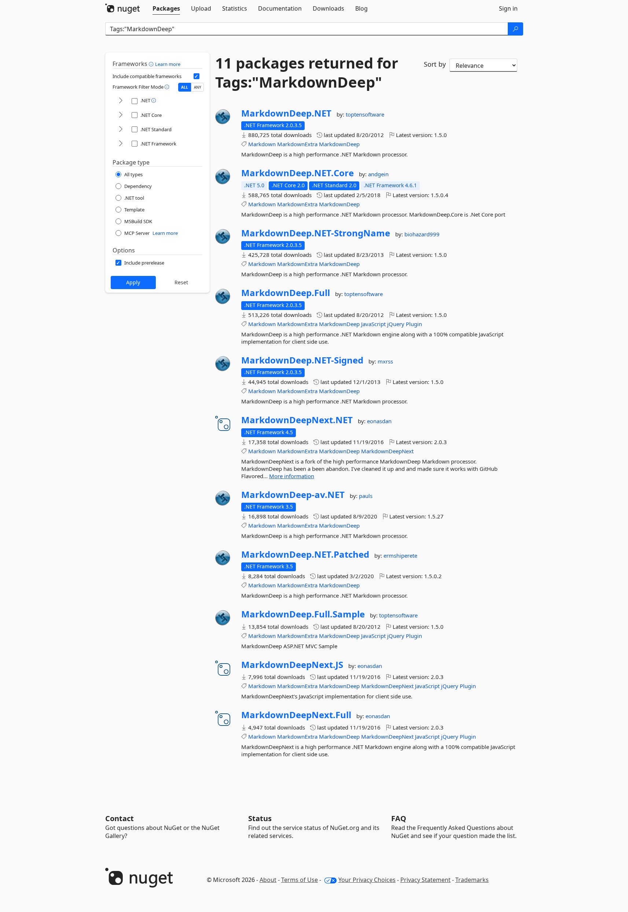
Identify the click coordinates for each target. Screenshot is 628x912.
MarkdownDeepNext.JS (292, 665)
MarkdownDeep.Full (285, 293)
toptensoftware (365, 114)
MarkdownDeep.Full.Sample (303, 614)
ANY (197, 87)
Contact (119, 818)
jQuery (395, 324)
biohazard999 (422, 234)
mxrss (385, 361)
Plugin (414, 324)
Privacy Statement (425, 880)
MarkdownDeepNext (387, 451)
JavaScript (373, 324)
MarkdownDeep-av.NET (293, 495)
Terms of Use (299, 880)
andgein (378, 174)
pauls (365, 495)
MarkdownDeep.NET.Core (297, 173)
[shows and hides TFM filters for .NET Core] (121, 115)
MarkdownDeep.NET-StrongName (315, 233)
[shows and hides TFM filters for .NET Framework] (121, 144)
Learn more (167, 64)
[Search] (515, 29)
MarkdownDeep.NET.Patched (305, 554)
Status (260, 818)
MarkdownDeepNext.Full (296, 715)
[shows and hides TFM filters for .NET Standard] (121, 129)
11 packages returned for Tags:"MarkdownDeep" (306, 72)
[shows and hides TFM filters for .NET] (121, 101)
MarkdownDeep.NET (286, 113)
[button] (152, 64)
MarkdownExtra (297, 144)
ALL (184, 87)
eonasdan (379, 421)
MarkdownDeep (339, 144)
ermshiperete (400, 555)
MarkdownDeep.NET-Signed (302, 360)
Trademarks (472, 880)
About (268, 880)
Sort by (435, 64)
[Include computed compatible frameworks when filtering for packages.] (196, 76)
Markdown (262, 144)
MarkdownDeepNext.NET (297, 420)
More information (291, 476)
